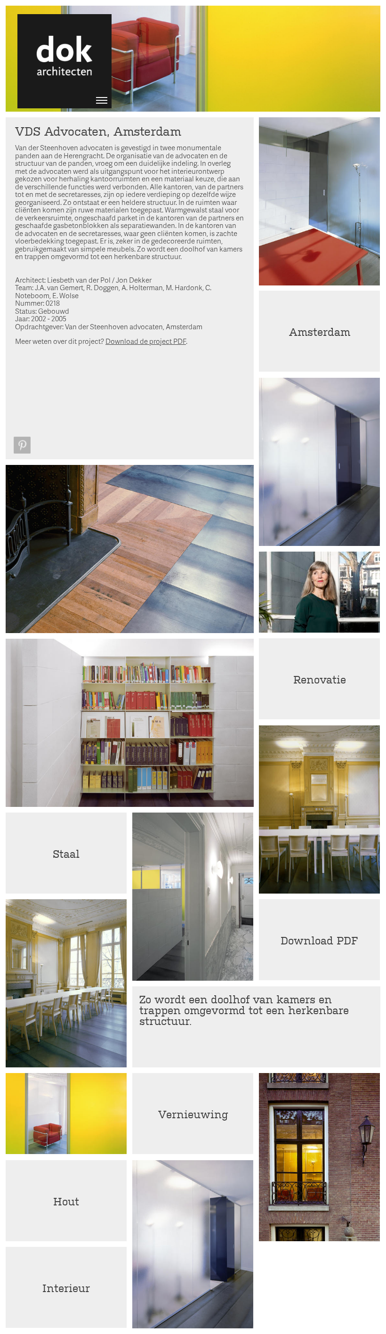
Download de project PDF (145, 341)
